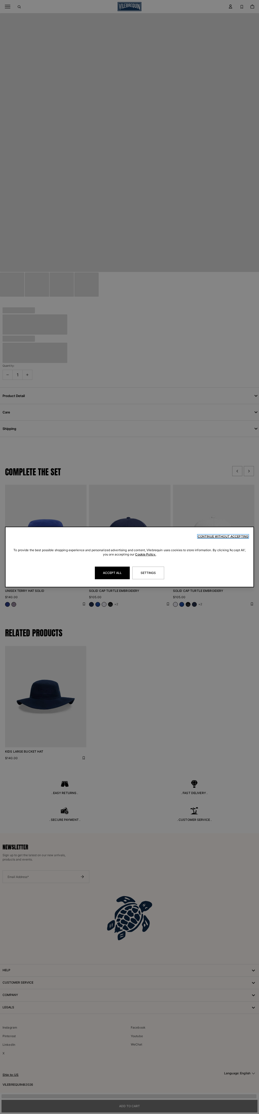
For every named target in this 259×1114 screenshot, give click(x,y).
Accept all (112, 573)
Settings (148, 573)
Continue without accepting (223, 536)
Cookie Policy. (145, 554)
